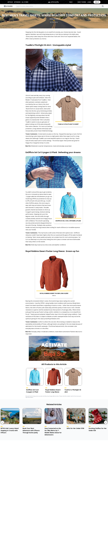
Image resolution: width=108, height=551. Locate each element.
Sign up (97, 2)
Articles (10, 2)
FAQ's (71, 2)
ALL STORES (25, 2)
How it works (82, 2)
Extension (17, 2)
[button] (68, 110)
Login (89, 2)
